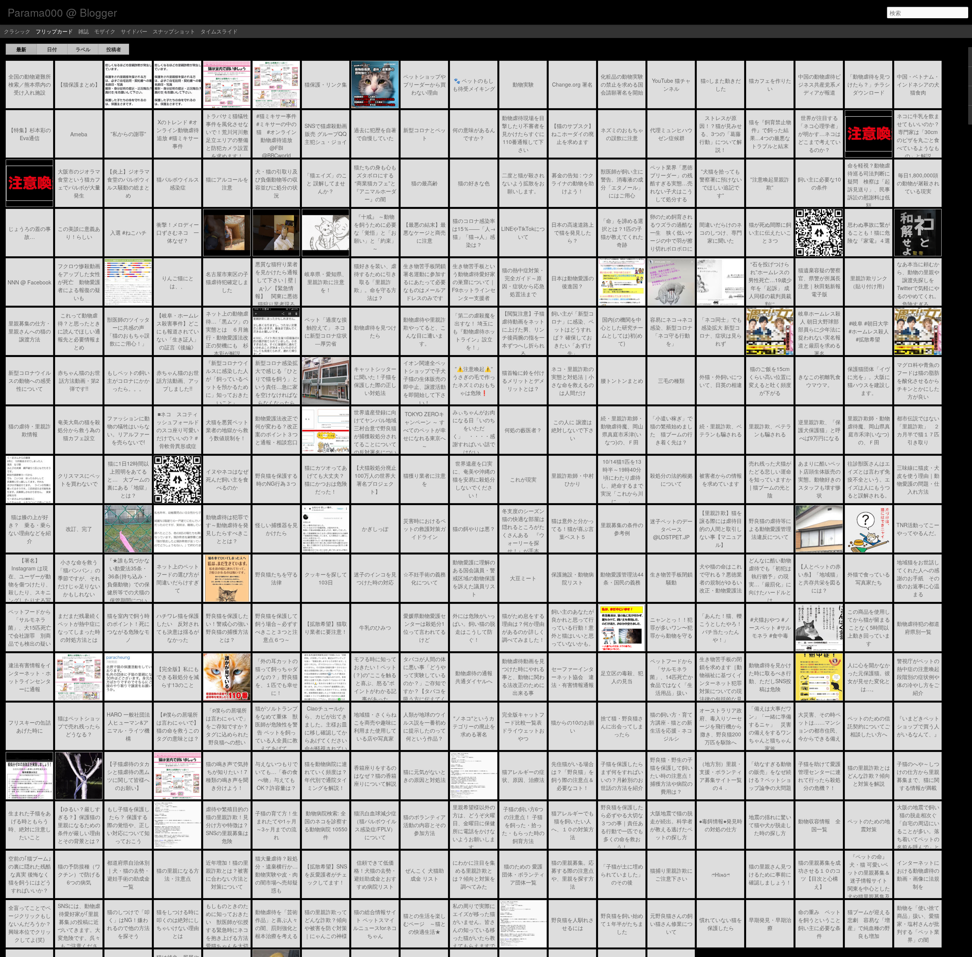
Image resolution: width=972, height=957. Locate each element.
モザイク (104, 31)
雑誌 (83, 31)
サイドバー (134, 31)
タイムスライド (219, 31)
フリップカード (54, 31)
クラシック (17, 31)
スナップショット (174, 31)
